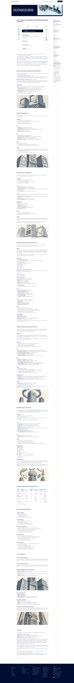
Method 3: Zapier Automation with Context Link (56, 39)
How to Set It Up (56, 41)
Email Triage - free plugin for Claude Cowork (57, 668)
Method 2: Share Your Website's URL (56, 31)
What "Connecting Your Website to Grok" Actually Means (57, 21)
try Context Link (38, 653)
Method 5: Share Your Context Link (56, 55)
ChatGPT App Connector (25, 669)
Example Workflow (56, 45)
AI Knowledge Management (36, 671)
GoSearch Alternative (45, 671)
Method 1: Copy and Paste (57, 24)
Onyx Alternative (45, 675)
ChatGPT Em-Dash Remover (57, 674)
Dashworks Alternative (46, 669)
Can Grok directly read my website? (57, 74)
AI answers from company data (36, 670)
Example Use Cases (56, 53)
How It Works (55, 25)
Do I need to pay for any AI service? (57, 75)
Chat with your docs (35, 674)
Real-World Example (56, 61)
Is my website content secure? (57, 79)
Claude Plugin (24, 671)
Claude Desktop (20, 385)
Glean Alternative (45, 670)
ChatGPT (35, 632)
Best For (55, 28)
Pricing (50, 1)
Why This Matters (56, 23)
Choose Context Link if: (56, 71)
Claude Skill (23, 670)
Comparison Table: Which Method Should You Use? (57, 63)
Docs (44, 1)
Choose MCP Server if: (56, 70)
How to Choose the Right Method (56, 65)
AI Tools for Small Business (56, 673)
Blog (47, 1)
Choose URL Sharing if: (56, 67)
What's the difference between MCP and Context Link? (57, 80)
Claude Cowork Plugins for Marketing (56, 670)
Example (55, 29)
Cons (54, 27)
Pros (54, 26)
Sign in (55, 1)
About (52, 1)
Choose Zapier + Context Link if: (57, 69)
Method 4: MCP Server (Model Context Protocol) (56, 47)
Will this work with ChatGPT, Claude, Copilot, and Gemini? (57, 77)
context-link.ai (42, 654)
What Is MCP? (55, 48)
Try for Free (60, 1)
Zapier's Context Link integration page (23, 260)
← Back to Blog (15, 7)
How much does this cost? (57, 78)
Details (41, 34)
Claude (38, 632)
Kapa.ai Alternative (45, 674)
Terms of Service (13, 675)
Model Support (55, 35)
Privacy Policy (13, 674)
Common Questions (56, 72)
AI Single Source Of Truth (35, 669)
